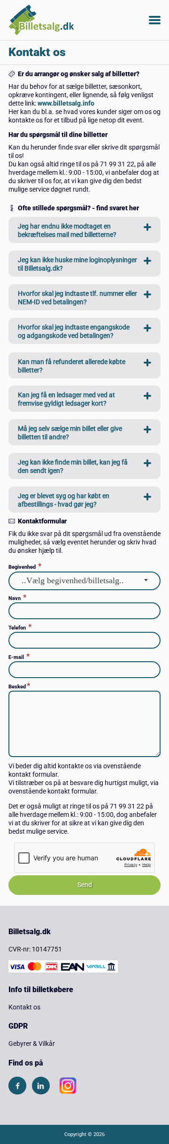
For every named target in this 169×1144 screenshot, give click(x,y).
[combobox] (84, 581)
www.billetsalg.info (66, 103)
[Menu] (155, 20)
